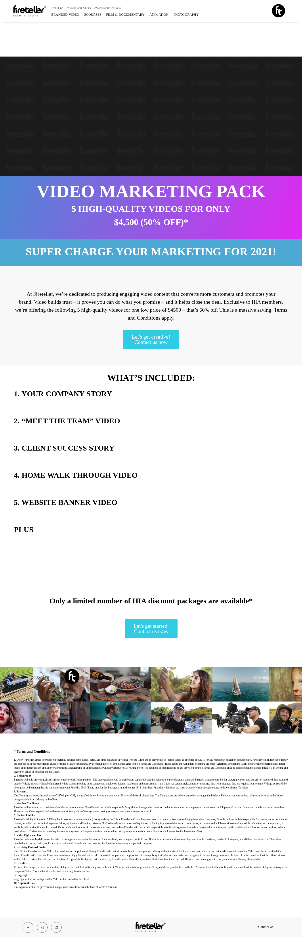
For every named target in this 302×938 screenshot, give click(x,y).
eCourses (92, 14)
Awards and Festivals (107, 7)
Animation (159, 14)
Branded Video (65, 14)
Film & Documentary (125, 14)
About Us (57, 7)
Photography (186, 14)
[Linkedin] (56, 927)
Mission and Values (79, 7)
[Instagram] (42, 927)
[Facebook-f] (28, 927)
